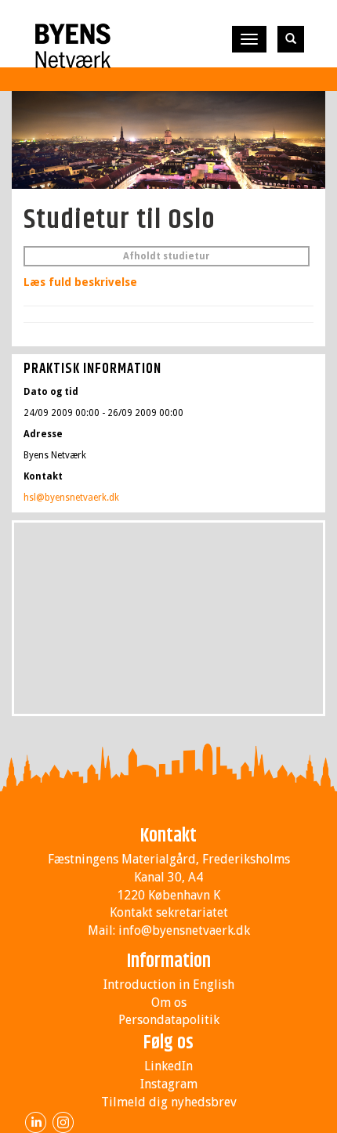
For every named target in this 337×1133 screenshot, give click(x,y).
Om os (169, 1002)
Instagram (168, 1084)
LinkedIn (168, 1066)
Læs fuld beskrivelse (80, 282)
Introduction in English (168, 984)
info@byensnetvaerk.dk (184, 930)
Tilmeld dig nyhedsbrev (169, 1102)
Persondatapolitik (168, 1019)
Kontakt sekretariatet (169, 912)
